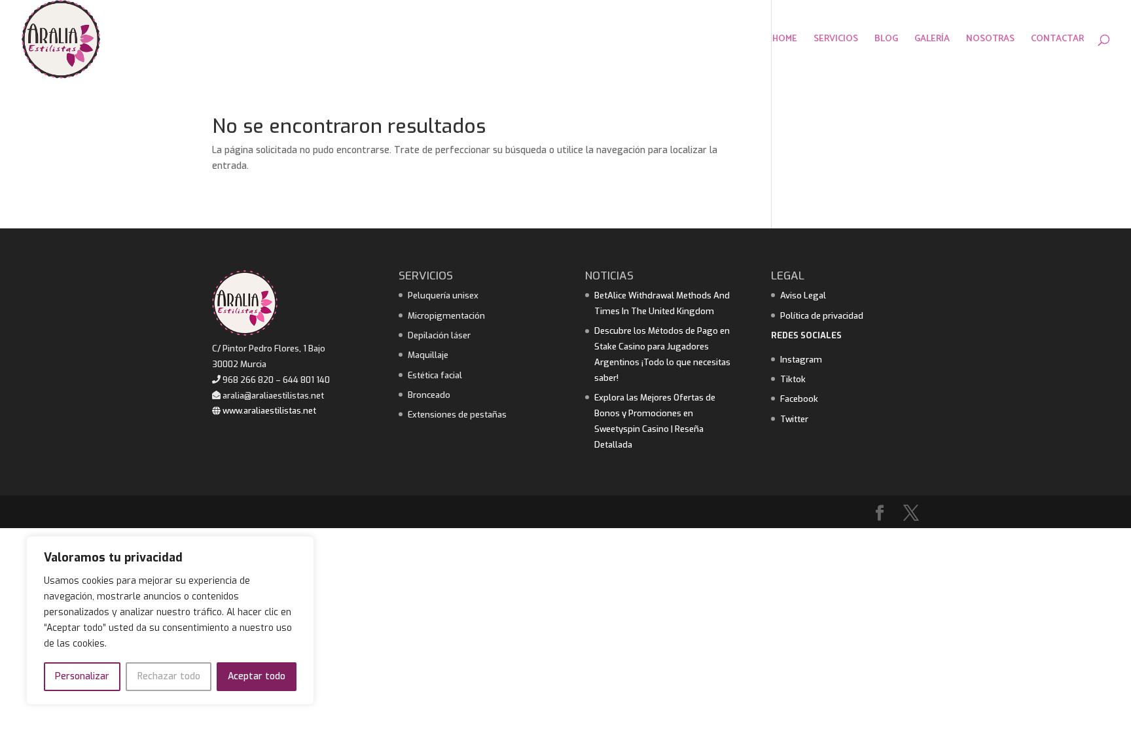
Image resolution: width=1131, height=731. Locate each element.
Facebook (799, 398)
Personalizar (82, 676)
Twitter (794, 419)
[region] (170, 620)
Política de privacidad (821, 315)
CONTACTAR (1057, 40)
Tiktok (793, 379)
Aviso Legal (803, 295)
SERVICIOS (836, 40)
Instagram (801, 359)
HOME (784, 40)
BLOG (886, 40)
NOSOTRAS (990, 40)
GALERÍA (932, 40)
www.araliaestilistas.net (268, 410)
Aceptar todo (256, 676)
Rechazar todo (168, 676)
